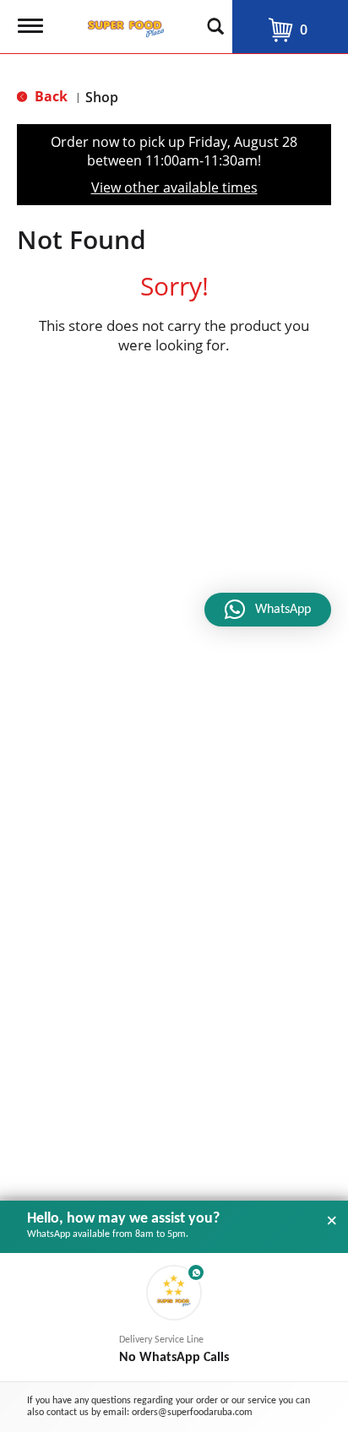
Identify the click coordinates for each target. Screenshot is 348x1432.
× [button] (332, 1221)
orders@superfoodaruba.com (192, 1413)
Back (49, 96)
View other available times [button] (174, 187)
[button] (174, 1317)
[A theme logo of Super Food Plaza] (122, 23)
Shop (101, 97)
